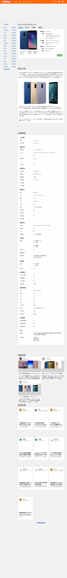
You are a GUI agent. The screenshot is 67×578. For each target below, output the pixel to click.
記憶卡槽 (22, 311)
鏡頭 (21, 240)
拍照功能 (22, 255)
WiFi (21, 290)
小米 (5, 48)
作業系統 (22, 171)
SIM (21, 201)
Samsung (6, 30)
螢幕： (43, 42)
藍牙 (21, 293)
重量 (21, 198)
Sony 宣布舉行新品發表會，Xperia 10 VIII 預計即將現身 (56, 453)
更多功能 (22, 314)
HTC (5, 58)
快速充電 (22, 210)
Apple (5, 27)
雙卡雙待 (22, 158)
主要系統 (22, 149)
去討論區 (59, 55)
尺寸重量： (42, 40)
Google (5, 53)
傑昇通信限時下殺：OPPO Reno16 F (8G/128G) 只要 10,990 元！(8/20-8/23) (25, 513)
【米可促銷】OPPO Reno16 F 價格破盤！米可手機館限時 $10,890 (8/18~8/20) (56, 423)
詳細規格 (34, 27)
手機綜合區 (45, 410)
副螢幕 (21, 228)
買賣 (32, 1)
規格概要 (21, 27)
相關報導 (40, 27)
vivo (5, 32)
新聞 (16, 1)
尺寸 (21, 195)
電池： (43, 48)
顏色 (21, 192)
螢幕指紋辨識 (23, 323)
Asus (5, 40)
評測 (20, 1)
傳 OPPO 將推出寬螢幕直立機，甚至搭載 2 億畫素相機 (25, 453)
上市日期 (22, 143)
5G (20, 155)
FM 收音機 (22, 281)
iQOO (5, 35)
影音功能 (22, 283)
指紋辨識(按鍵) (23, 320)
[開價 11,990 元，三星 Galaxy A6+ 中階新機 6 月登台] (53, 366)
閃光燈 (21, 249)
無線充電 (22, 215)
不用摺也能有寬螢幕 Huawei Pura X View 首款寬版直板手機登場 (40, 423)
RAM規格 (22, 182)
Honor (5, 56)
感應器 (21, 333)
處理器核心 (22, 177)
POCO (5, 51)
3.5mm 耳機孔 (23, 275)
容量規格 (22, 180)
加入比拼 (22, 53)
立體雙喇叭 (22, 278)
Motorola (6, 43)
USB (21, 302)
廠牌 (21, 140)
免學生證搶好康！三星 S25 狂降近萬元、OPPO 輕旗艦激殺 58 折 (56, 483)
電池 (21, 207)
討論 (24, 1)
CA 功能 (21, 164)
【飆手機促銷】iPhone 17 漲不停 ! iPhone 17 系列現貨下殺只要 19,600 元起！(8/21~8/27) (25, 423)
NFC (21, 299)
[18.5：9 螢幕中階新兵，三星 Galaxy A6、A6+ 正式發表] (29, 390)
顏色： (43, 50)
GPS (21, 296)
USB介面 (22, 305)
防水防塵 (22, 218)
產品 (28, 1)
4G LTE (21, 152)
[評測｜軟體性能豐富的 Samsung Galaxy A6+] (29, 366)
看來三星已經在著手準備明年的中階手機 (41, 483)
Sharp (5, 45)
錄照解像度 (22, 252)
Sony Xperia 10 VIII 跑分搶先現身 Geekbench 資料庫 (41, 453)
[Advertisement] (33, 13)
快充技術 (22, 213)
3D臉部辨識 (22, 326)
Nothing (6, 66)
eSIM (21, 204)
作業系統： (42, 31)
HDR (21, 231)
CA (20, 161)
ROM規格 (22, 185)
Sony (5, 61)
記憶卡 (21, 308)
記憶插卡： (42, 46)
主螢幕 (21, 225)
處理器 (21, 174)
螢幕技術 (22, 234)
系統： (43, 33)
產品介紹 (27, 27)
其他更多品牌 (7, 69)
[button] (52, 1)
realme (5, 64)
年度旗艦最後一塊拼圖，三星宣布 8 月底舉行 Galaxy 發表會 (25, 483)
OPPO (5, 38)
